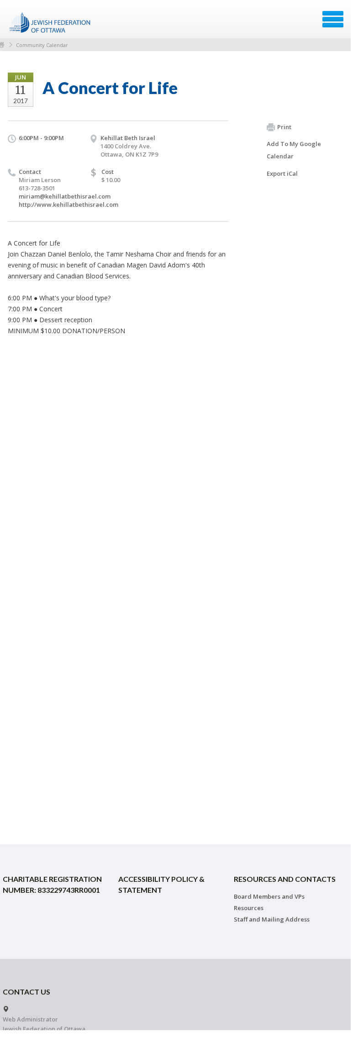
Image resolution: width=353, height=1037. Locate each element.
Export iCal (282, 173)
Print (284, 127)
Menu (332, 19)
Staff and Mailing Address (272, 919)
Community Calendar (42, 45)
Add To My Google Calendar (294, 150)
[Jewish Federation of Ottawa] (50, 22)
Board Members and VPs (269, 896)
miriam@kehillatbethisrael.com (65, 196)
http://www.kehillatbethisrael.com (68, 204)
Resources (248, 908)
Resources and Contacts (285, 879)
